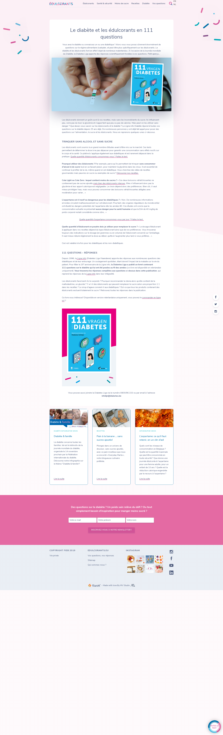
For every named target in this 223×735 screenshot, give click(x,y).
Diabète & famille (63, 436)
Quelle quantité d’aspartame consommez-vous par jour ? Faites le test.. (111, 220)
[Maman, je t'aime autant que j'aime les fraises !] (131, 559)
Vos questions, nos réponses (101, 556)
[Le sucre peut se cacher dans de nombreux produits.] (159, 559)
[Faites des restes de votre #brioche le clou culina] (141, 569)
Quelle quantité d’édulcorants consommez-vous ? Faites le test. (99, 157)
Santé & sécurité (104, 4)
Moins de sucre (122, 4)
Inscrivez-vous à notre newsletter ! (111, 530)
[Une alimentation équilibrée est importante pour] (150, 569)
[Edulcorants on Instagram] (171, 552)
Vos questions (158, 4)
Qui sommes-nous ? (97, 565)
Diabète (145, 4)
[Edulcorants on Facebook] (171, 559)
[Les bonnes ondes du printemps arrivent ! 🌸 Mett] (159, 569)
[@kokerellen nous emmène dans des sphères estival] (141, 559)
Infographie (66, 431)
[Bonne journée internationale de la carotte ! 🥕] (131, 569)
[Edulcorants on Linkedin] (171, 573)
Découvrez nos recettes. (128, 173)
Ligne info (81, 259)
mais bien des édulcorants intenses (109, 183)
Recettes (135, 4)
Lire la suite (59, 479)
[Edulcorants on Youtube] (171, 565)
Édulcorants (88, 4)
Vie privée (54, 556)
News (75, 431)
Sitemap (91, 560)
